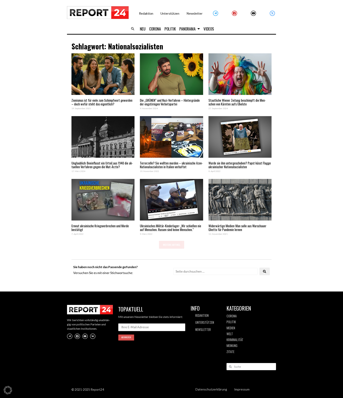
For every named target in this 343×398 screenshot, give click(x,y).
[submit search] (264, 271)
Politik (170, 29)
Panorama (187, 29)
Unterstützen (169, 13)
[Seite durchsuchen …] (215, 271)
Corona (155, 29)
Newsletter (195, 13)
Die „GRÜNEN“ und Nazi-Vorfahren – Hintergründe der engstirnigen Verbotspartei (170, 102)
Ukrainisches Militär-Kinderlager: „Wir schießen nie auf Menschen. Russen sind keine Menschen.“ (170, 228)
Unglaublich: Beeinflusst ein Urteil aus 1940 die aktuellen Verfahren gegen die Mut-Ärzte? (102, 165)
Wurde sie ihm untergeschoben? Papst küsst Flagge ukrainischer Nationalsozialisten (239, 165)
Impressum (242, 389)
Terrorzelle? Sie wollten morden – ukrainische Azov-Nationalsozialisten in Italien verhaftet (171, 165)
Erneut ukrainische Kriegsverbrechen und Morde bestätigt (100, 228)
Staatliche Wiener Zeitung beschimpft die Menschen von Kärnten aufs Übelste (237, 102)
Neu (143, 29)
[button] (132, 28)
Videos (208, 29)
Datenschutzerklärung (211, 389)
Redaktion (146, 13)
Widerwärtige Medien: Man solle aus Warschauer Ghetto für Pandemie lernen (237, 228)
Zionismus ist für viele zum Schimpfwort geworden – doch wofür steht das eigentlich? (101, 102)
